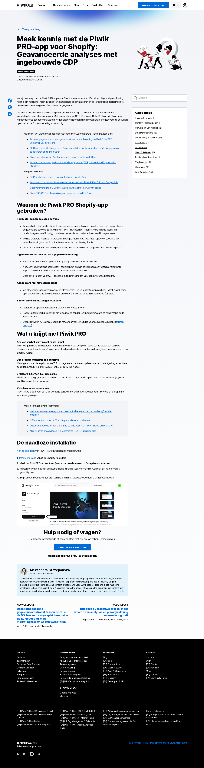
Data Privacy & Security (146, 137)
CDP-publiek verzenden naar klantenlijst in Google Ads (58, 177)
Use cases (140, 167)
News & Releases (26, 71)
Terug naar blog (31, 29)
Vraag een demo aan (153, 5)
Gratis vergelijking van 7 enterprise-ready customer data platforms (64, 157)
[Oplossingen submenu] (69, 5)
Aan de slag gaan (26, 450)
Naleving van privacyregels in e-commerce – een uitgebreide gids (63, 430)
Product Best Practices (146, 157)
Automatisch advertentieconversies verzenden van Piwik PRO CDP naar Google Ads (74, 182)
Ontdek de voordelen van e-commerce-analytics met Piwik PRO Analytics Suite (71, 425)
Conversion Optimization (146, 128)
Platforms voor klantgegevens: (46, 148)
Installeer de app (27, 457)
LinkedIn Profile (116, 591)
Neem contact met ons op (72, 547)
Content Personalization (146, 123)
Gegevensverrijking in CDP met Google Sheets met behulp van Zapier (65, 187)
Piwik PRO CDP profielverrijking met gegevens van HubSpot (61, 193)
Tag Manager (141, 162)
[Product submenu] (49, 5)
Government (141, 147)
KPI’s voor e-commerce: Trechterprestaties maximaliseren (60, 420)
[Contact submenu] (119, 5)
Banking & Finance (143, 118)
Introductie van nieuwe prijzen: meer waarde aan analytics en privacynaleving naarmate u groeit (101, 612)
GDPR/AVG (140, 142)
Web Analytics (141, 172)
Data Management (144, 132)
